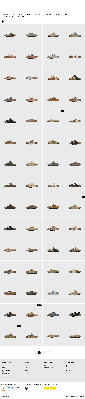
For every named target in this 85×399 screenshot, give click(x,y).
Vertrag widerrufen (7, 377)
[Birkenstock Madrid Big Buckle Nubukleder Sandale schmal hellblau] (31, 77)
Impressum (27, 368)
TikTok (69, 368)
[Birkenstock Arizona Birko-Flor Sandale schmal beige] (53, 34)
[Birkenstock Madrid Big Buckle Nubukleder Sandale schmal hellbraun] (53, 335)
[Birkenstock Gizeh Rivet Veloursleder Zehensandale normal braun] (53, 206)
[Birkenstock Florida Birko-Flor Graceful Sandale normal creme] (31, 142)
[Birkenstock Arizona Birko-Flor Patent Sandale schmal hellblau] (53, 292)
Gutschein (4, 374)
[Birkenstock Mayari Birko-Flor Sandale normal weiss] (53, 185)
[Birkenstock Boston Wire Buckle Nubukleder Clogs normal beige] (53, 142)
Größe (29, 14)
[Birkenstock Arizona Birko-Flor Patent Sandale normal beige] (31, 163)
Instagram (70, 365)
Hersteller (5, 14)
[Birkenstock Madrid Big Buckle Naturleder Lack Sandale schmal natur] (53, 120)
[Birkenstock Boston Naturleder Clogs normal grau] (31, 292)
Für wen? (21, 14)
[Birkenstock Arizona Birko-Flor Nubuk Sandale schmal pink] (31, 56)
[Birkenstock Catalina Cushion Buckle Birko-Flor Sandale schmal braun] (53, 271)
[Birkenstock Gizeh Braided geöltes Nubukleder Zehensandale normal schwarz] (53, 249)
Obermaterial (48, 14)
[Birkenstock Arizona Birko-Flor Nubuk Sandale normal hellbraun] (31, 335)
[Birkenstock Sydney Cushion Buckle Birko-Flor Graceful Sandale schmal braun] (53, 228)
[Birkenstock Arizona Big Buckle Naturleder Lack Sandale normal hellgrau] (53, 56)
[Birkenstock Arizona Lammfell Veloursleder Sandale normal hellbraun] (31, 314)
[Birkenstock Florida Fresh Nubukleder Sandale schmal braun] (53, 99)
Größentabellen (47, 368)
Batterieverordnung (48, 365)
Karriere (26, 370)
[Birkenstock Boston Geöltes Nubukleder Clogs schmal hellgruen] (31, 34)
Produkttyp (58, 14)
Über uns (26, 373)
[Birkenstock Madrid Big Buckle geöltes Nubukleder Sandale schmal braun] (31, 249)
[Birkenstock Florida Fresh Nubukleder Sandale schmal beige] (31, 228)
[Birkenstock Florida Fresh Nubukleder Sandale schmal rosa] (31, 99)
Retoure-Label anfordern (7, 368)
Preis (13, 16)
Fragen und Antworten (48, 367)
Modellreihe (37, 14)
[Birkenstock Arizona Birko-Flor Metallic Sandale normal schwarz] (53, 163)
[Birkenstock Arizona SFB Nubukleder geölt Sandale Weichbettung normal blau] (53, 314)
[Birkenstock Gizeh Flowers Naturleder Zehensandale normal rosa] (53, 77)
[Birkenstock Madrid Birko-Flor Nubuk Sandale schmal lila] (31, 120)
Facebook (70, 370)
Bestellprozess (5, 365)
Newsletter (27, 371)
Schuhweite (68, 14)
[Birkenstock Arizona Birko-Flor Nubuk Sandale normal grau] (31, 206)
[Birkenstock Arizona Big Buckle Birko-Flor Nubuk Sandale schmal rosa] (31, 185)
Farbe (13, 14)
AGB (25, 365)
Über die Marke (21, 16)
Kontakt (3, 367)
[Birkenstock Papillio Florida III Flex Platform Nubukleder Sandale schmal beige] (31, 271)
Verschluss (5, 16)
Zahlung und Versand (6, 373)
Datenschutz (27, 367)
